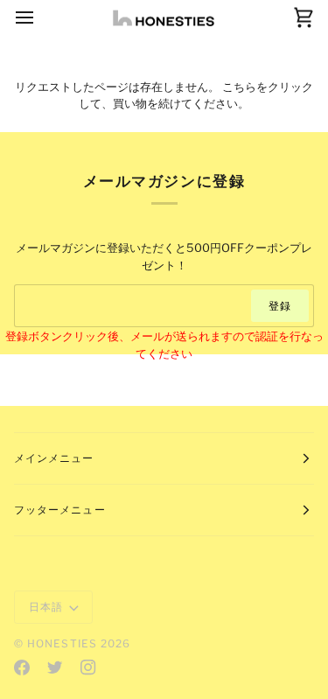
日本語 (46, 606)
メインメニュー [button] (54, 458)
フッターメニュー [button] (60, 509)
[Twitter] (55, 667)
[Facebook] (22, 667)
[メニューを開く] (40, 18)
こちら (239, 87)
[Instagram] (88, 667)
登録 (280, 305)
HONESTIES (62, 643)
